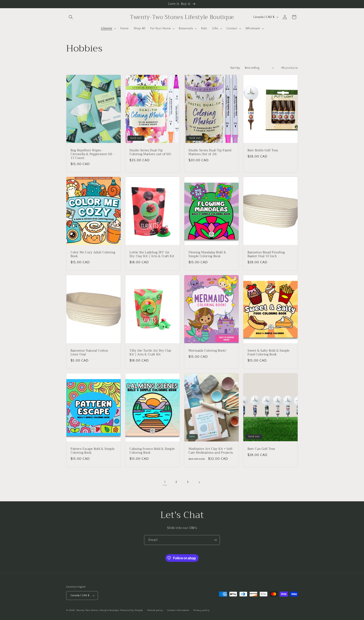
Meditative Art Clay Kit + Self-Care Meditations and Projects (211, 451)
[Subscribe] (215, 540)
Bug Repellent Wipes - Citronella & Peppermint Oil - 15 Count (92, 154)
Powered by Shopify (131, 610)
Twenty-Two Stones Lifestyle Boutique (98, 610)
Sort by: (235, 68)
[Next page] (199, 482)
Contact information (178, 610)
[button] (70, 17)
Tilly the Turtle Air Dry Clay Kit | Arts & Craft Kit (150, 352)
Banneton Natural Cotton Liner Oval (89, 352)
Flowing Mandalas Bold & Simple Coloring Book (207, 254)
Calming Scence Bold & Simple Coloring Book (152, 451)
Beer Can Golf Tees (261, 449)
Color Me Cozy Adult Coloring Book (93, 254)
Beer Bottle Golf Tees (263, 150)
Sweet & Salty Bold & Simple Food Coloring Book (269, 352)
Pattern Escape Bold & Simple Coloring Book (92, 451)
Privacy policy (201, 610)
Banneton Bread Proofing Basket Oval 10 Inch (266, 254)
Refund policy (155, 610)
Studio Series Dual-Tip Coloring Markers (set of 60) (150, 152)
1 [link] (165, 482)
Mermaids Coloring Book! (207, 350)
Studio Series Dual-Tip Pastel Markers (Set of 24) (210, 152)
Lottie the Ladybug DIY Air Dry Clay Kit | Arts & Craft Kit (152, 254)
